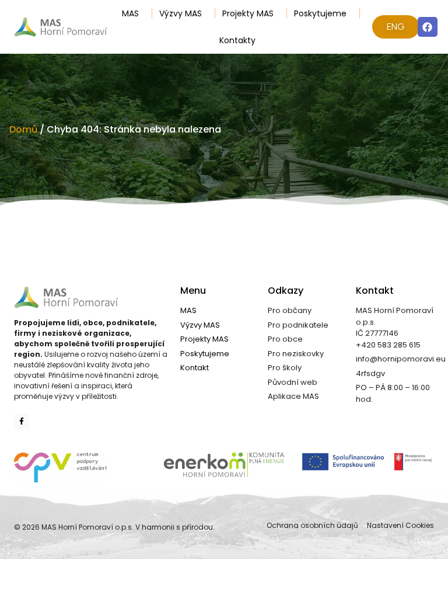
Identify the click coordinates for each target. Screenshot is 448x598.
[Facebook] (428, 27)
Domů (23, 129)
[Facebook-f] (21, 421)
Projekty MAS (248, 13)
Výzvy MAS (180, 13)
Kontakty (237, 40)
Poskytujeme (320, 13)
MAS (130, 13)
